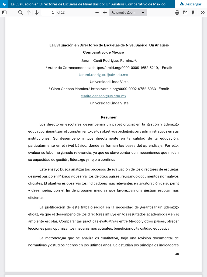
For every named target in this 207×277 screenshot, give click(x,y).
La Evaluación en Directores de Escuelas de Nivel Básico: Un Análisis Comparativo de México (88, 4)
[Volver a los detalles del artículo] (4, 4)
